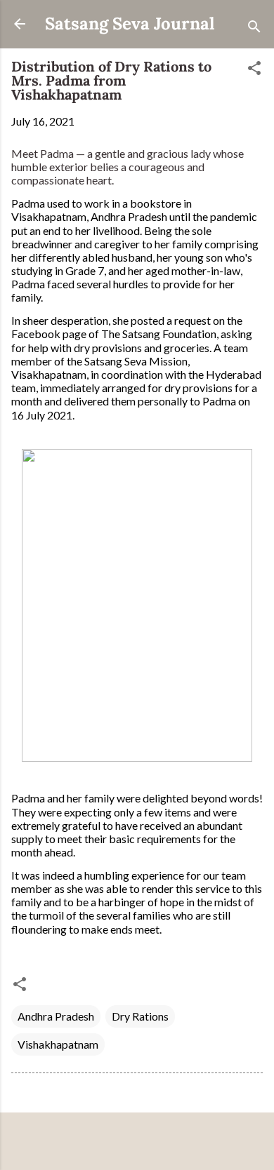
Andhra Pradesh (56, 1016)
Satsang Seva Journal (129, 23)
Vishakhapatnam (58, 1044)
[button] (254, 70)
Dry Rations (140, 1016)
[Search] (254, 28)
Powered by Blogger (146, 1143)
